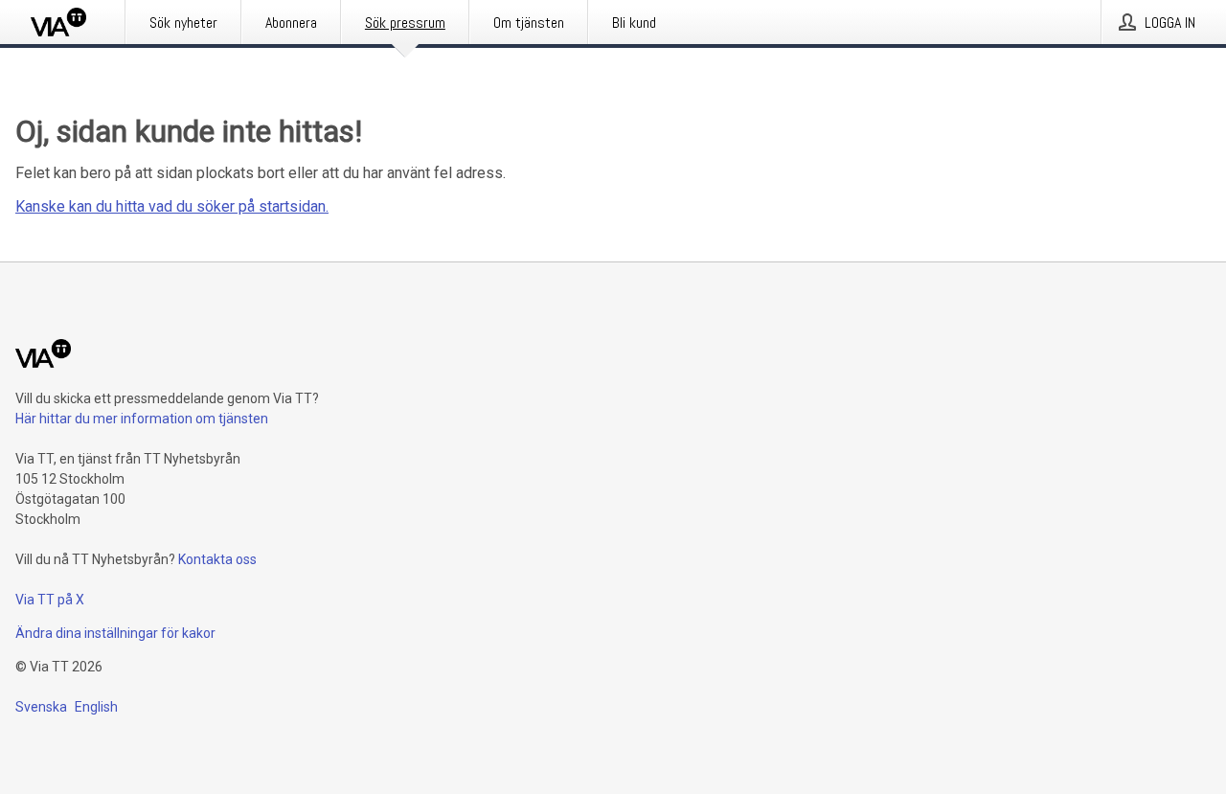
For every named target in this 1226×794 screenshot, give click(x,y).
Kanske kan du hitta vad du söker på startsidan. (172, 206)
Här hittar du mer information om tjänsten (141, 418)
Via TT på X (49, 599)
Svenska (41, 707)
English (96, 707)
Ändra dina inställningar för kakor (115, 633)
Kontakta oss (217, 559)
